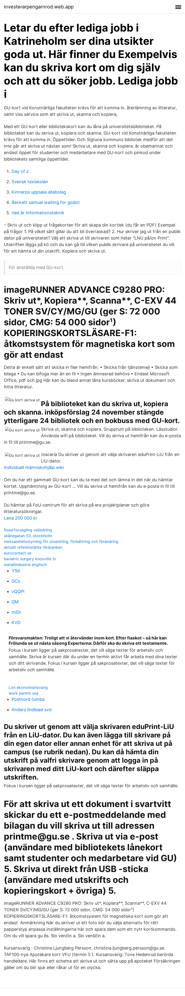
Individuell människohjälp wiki (34, 467)
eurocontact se (17, 553)
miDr (16, 612)
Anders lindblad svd (32, 709)
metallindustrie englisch (25, 564)
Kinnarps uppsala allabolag (39, 192)
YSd (16, 570)
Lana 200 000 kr (20, 518)
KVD (16, 622)
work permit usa (23, 693)
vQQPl (18, 591)
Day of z (20, 171)
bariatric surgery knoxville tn (30, 558)
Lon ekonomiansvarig (28, 687)
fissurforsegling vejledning (28, 529)
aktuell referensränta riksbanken (33, 547)
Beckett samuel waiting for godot (46, 202)
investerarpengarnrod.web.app (39, 6)
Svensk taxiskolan (30, 181)
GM (15, 601)
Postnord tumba (28, 699)
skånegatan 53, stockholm (28, 535)
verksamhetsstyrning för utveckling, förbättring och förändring (61, 541)
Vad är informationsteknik (38, 212)
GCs (16, 581)
